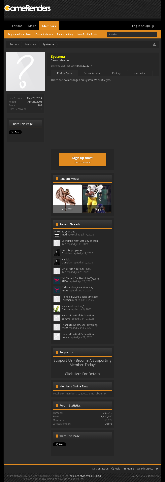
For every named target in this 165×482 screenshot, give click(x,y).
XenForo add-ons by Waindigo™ (41, 479)
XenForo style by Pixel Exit (84, 476)
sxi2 (64, 244)
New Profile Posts (87, 34)
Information (139, 72)
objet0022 (67, 209)
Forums (17, 26)
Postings (116, 72)
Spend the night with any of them (80, 241)
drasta (65, 337)
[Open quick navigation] (154, 44)
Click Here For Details (82, 373)
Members (49, 26)
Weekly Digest (145, 468)
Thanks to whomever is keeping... (80, 325)
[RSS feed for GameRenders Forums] (157, 469)
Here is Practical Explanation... (79, 315)
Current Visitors (44, 34)
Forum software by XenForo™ (37, 476)
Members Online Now (74, 386)
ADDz (65, 281)
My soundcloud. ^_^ (73, 306)
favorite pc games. (72, 250)
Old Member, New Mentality (77, 287)
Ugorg (108, 423)
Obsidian (67, 253)
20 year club (68, 231)
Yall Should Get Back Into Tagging (80, 278)
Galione (66, 309)
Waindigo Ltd (75, 479)
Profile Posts (64, 72)
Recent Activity (92, 72)
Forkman (67, 300)
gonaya (66, 318)
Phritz (65, 328)
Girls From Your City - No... (77, 268)
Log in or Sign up (143, 26)
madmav (67, 234)
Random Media (69, 179)
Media (32, 26)
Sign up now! (82, 160)
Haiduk (66, 259)
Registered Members (19, 34)
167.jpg (97, 209)
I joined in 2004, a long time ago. (80, 296)
